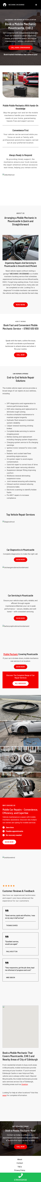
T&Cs (20, 1167)
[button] (9, 842)
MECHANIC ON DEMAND (16, 5)
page (4, 1095)
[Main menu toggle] (36, 4)
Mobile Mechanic (10, 654)
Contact (20, 1163)
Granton (24, 1084)
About (19, 1159)
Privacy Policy (19, 1170)
